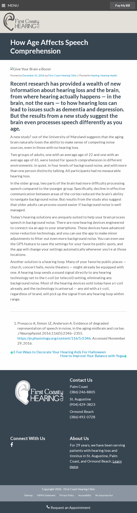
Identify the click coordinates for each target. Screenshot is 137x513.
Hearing (95, 75)
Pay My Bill (122, 5)
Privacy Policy (67, 495)
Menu (13, 5)
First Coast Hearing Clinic (63, 75)
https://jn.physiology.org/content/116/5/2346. (54, 338)
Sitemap (28, 495)
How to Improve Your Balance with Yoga (92, 355)
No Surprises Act (104, 495)
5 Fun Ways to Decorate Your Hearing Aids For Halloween (59, 352)
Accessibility (84, 495)
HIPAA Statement (46, 495)
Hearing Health (108, 75)
